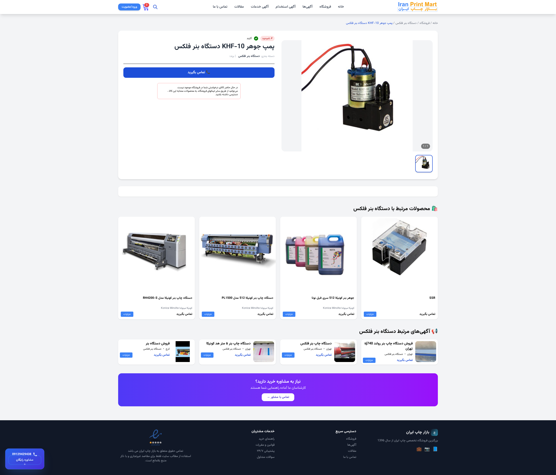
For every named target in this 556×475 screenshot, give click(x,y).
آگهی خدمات (260, 7)
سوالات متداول (266, 457)
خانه (341, 7)
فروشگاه (325, 7)
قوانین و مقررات (265, 445)
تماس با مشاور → (278, 397)
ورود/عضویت (129, 7)
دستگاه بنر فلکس (406, 23)
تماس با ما (220, 7)
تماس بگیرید (196, 72)
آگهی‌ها (308, 7)
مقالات (239, 7)
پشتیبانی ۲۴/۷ (266, 451)
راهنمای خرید (267, 439)
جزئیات (370, 314)
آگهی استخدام (286, 7)
